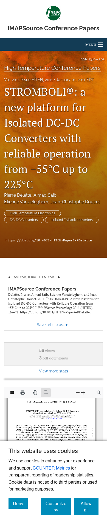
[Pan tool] (35, 392)
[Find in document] (99, 392)
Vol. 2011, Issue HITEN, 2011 (28, 80)
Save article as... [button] (52, 325)
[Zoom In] (83, 392)
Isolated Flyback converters (72, 220)
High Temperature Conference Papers (52, 68)
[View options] (12, 392)
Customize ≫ (58, 506)
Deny (20, 503)
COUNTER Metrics (51, 468)
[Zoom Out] (77, 392)
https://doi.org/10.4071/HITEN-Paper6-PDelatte (48, 240)
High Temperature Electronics (32, 213)
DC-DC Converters (24, 220)
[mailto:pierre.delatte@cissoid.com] (53, 417)
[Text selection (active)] (46, 392)
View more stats (53, 371)
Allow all (89, 506)
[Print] (23, 392)
